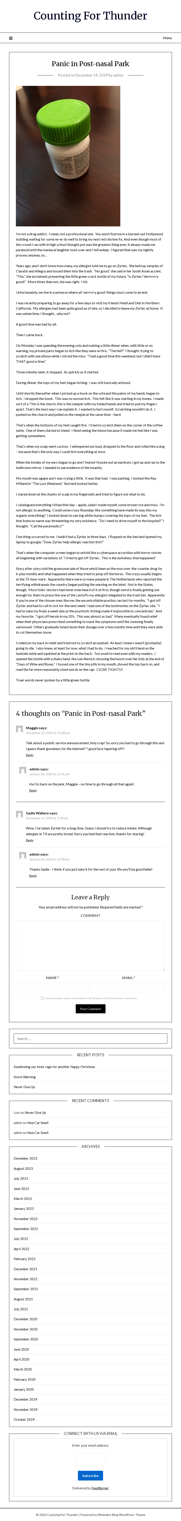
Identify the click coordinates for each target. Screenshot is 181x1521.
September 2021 (26, 1289)
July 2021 (21, 1309)
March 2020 (23, 1369)
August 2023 (23, 1168)
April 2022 (21, 1249)
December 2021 (25, 1269)
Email (128, 977)
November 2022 (26, 1219)
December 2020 (25, 1319)
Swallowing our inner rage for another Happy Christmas (54, 1067)
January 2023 (24, 1209)
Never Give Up (24, 1087)
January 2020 (24, 1389)
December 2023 (25, 1158)
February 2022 (25, 1259)
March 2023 (23, 1199)
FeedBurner (100, 1488)
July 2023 (21, 1178)
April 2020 (21, 1359)
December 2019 (25, 1399)
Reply (30, 755)
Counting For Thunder (90, 15)
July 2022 (21, 1239)
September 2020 (26, 1339)
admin (118, 75)
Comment (90, 915)
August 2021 (23, 1299)
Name (52, 977)
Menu (167, 38)
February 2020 (25, 1379)
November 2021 (26, 1279)
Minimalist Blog (108, 1515)
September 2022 (26, 1229)
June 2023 (21, 1189)
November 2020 (26, 1329)
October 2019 (24, 1419)
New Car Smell (37, 1123)
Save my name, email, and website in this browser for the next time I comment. (91, 998)
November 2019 (26, 1409)
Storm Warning (25, 1077)
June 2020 (21, 1349)
